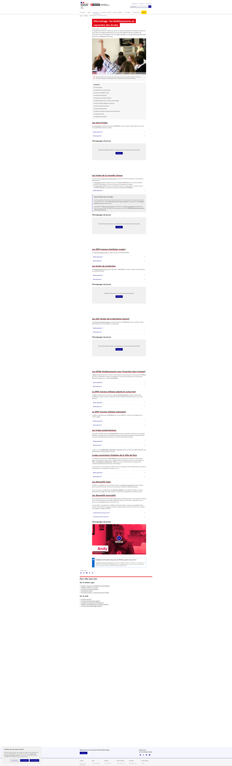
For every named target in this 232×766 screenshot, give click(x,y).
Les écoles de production (100, 95)
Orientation (86, 15)
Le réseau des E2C (86, 599)
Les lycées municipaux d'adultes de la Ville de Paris (107, 111)
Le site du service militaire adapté (90, 601)
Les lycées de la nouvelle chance (102, 90)
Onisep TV (134, 3)
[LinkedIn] (87, 573)
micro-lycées (97, 126)
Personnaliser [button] (15, 760)
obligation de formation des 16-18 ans (104, 562)
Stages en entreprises (132, 763)
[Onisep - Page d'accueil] (95, 5)
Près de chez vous (136, 12)
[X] (89, 573)
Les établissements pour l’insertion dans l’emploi (106, 100)
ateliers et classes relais (128, 485)
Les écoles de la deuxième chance (102, 98)
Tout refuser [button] (24, 760)
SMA (95, 395)
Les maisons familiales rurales (101, 92)
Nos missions (148, 3)
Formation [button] (83, 12)
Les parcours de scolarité (121, 763)
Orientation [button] (96, 12)
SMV (95, 415)
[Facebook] (92, 573)
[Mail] (84, 573)
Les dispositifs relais (99, 114)
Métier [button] (89, 12)
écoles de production (99, 269)
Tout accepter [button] (34, 760)
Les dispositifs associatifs (100, 116)
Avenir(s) (144, 12)
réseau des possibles (129, 206)
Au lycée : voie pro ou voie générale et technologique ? (95, 586)
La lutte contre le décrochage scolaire (91, 606)
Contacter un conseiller (106, 12)
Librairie (141, 3)
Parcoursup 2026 (107, 763)
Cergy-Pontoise (99, 186)
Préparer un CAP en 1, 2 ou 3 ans (89, 587)
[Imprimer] (81, 573)
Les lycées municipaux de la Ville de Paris (92, 602)
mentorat (108, 507)
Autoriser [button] (119, 153)
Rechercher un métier (96, 763)
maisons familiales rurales (100, 252)
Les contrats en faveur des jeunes (89, 589)
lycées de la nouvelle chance (109, 178)
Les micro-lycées (98, 87)
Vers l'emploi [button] (127, 12)
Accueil (81, 15)
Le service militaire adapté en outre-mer (104, 103)
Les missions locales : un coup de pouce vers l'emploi (95, 592)
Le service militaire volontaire (101, 106)
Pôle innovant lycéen (108, 206)
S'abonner (83, 753)
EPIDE (94, 375)
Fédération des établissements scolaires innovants (94, 604)
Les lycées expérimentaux (100, 108)
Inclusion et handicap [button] (117, 12)
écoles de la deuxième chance (102, 322)
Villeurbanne (98, 182)
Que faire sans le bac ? (87, 591)
